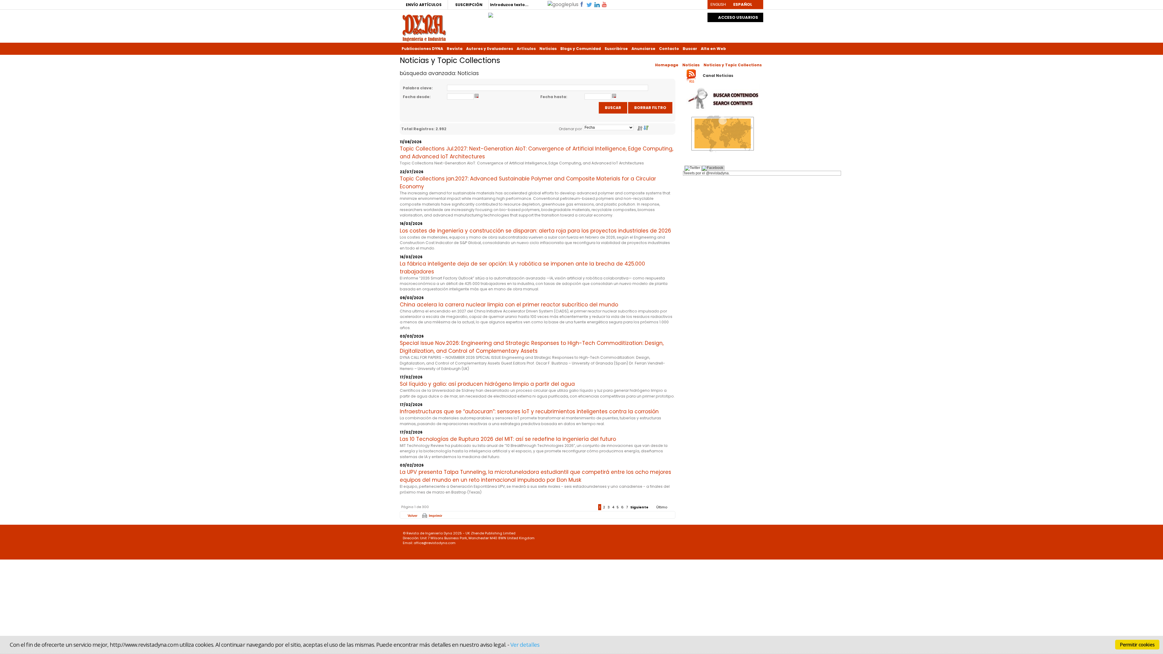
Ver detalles (524, 644)
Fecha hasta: (553, 96)
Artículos (526, 48)
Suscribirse (616, 48)
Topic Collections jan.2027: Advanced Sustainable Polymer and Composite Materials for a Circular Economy (528, 182)
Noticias (548, 48)
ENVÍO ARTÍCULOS (424, 4)
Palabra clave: (418, 88)
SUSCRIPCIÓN (468, 4)
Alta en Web (713, 48)
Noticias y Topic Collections (733, 65)
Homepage (666, 65)
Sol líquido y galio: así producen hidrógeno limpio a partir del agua (487, 384)
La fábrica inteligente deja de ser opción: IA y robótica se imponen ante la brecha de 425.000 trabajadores (522, 267)
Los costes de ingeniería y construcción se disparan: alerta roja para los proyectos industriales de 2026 (535, 230)
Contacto (669, 48)
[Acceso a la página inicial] (424, 27)
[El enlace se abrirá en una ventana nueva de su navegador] (563, 4)
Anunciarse (643, 48)
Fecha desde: (417, 96)
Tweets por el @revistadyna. (706, 173)
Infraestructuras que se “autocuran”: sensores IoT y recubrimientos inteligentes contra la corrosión (529, 411)
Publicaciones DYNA (422, 48)
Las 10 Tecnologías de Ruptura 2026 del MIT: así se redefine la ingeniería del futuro (508, 439)
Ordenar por (570, 128)
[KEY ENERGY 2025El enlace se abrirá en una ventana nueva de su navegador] (490, 14)
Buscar (690, 48)
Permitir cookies (1137, 644)
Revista (454, 48)
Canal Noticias (718, 75)
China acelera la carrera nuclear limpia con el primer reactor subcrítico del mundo (509, 304)
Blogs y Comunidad (580, 48)
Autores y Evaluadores (489, 48)
